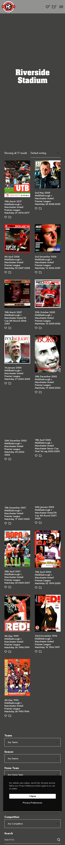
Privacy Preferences (32, 803)
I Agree (32, 796)
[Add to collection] (10, 217)
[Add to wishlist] (5, 217)
